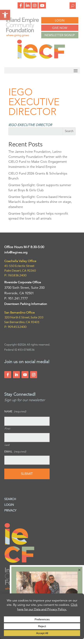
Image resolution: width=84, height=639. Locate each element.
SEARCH (10, 499)
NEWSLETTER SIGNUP (60, 35)
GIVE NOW (59, 28)
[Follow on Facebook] (7, 374)
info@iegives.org (16, 252)
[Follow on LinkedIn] (16, 374)
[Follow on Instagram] (33, 374)
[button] (5, 15)
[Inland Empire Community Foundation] (41, 58)
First (7, 428)
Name (15, 411)
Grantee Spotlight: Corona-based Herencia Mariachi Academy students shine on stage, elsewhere (40, 202)
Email (15, 451)
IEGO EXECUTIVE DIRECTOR (30, 125)
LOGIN (59, 20)
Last (7, 445)
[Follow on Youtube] (25, 374)
